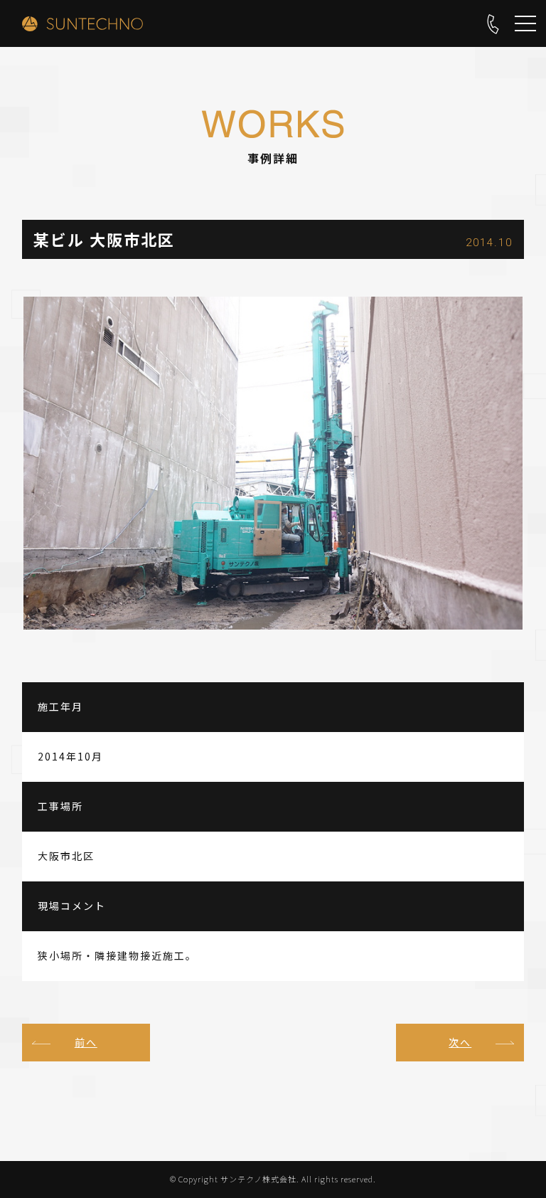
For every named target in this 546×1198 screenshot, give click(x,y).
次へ (460, 1042)
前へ (86, 1042)
